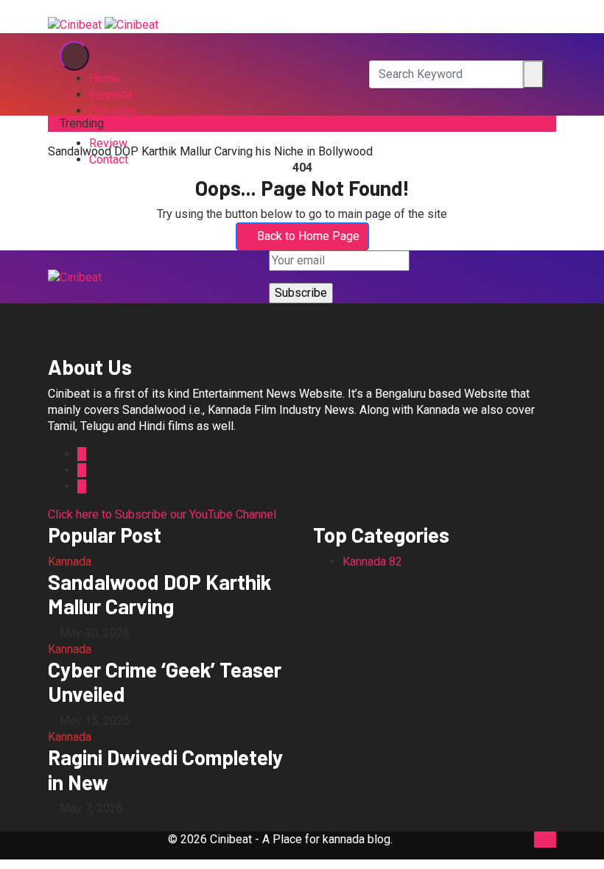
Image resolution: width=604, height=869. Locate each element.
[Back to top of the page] (538, 839)
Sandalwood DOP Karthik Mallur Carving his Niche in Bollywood (210, 151)
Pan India (113, 111)
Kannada (111, 95)
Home (104, 78)
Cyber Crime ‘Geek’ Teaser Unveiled (164, 682)
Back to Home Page (308, 236)
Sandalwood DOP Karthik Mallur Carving (159, 594)
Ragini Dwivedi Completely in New (165, 770)
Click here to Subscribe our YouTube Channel (162, 514)
